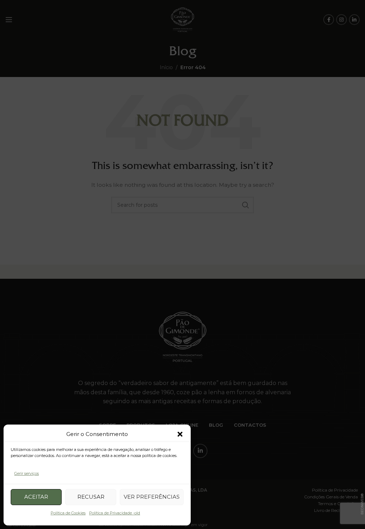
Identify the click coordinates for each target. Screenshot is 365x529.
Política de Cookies (68, 512)
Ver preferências (152, 496)
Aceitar (36, 496)
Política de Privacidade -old (114, 512)
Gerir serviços (26, 473)
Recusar (90, 496)
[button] (180, 434)
